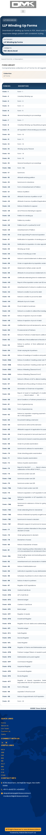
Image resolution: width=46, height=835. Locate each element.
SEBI (2, 752)
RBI (2, 761)
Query (3, 734)
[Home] (23, 4)
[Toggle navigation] (23, 11)
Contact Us (5, 731)
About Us (4, 726)
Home (3, 723)
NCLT (3, 764)
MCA (3, 749)
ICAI (2, 772)
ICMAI (3, 775)
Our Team (5, 728)
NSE (2, 755)
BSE (2, 758)
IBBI (2, 767)
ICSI (2, 769)
